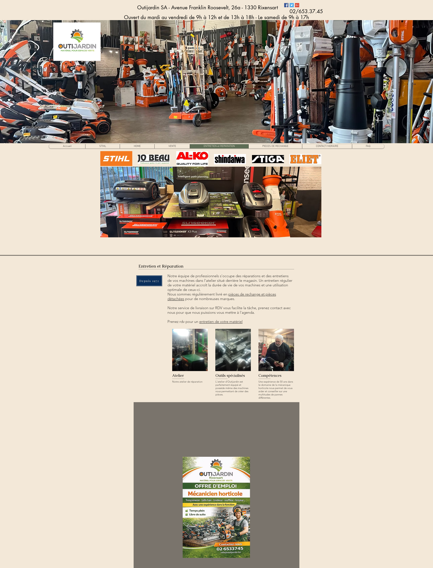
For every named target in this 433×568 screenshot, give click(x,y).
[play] (314, 234)
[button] (210, 202)
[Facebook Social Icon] (286, 5)
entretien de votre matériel (221, 321)
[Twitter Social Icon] (292, 5)
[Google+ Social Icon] (297, 5)
